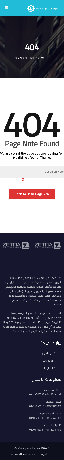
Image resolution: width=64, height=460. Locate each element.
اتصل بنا (48, 368)
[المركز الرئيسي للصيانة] (43, 8)
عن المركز (47, 353)
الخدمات (48, 360)
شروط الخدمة (39, 454)
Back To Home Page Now (32, 194)
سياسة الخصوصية (20, 454)
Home (38, 57)
